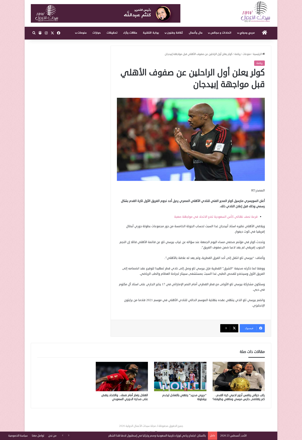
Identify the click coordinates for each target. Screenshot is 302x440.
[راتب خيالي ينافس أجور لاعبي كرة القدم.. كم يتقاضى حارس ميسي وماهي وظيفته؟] (239, 376)
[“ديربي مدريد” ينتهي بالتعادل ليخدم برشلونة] (180, 376)
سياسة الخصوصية (18, 436)
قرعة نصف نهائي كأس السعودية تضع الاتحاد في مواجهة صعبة (216, 217)
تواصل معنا (38, 436)
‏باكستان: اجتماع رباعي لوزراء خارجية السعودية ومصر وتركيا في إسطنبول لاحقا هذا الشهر (157, 436)
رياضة (237, 54)
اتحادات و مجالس (220, 32)
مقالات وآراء (130, 32)
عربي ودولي (247, 32)
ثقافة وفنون (175, 32)
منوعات (81, 32)
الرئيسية (257, 54)
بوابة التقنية (151, 32)
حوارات (96, 32)
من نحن (52, 436)
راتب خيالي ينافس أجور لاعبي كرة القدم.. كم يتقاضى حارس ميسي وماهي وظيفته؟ (239, 397)
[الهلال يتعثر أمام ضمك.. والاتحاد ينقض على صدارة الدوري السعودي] (122, 376)
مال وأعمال (195, 32)
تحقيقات (112, 32)
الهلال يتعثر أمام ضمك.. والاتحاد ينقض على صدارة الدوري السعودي (124, 397)
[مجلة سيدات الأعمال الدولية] (255, 12)
